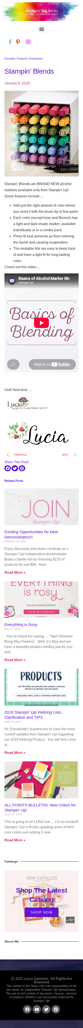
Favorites (9, 58)
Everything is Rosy (20, 624)
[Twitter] (46, 1009)
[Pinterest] (56, 1009)
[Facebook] (27, 1009)
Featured (22, 58)
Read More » (14, 572)
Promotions (36, 58)
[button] (41, 29)
